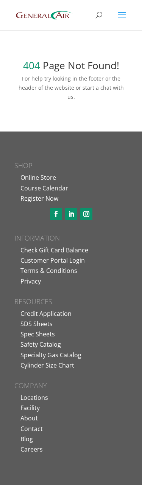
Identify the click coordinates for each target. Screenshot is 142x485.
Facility (30, 408)
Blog (26, 439)
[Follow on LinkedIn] (71, 214)
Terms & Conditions (48, 270)
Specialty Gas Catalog (50, 355)
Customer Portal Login (52, 260)
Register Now (39, 198)
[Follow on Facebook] (56, 214)
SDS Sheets (36, 324)
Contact (31, 429)
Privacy (30, 281)
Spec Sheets (37, 334)
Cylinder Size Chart (47, 365)
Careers (31, 449)
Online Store (38, 177)
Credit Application (46, 313)
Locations (34, 397)
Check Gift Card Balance (54, 250)
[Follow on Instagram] (86, 214)
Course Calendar (44, 188)
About (29, 418)
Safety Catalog (40, 344)
